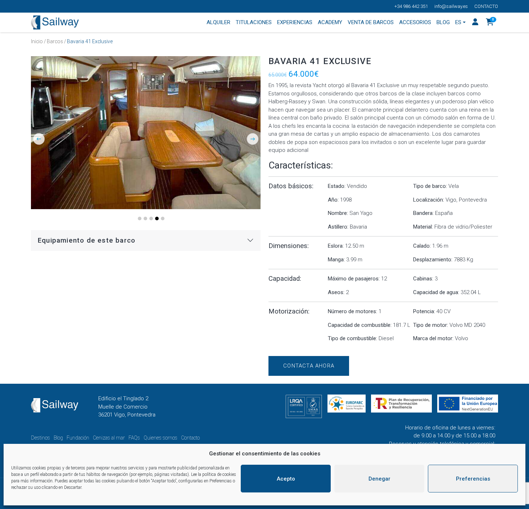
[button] (490, 22)
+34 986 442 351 (411, 6)
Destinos (40, 438)
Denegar (379, 479)
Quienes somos (160, 438)
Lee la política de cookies (213, 474)
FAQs (134, 438)
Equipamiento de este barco (86, 240)
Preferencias (473, 479)
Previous (39, 139)
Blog (58, 438)
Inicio (37, 41)
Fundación (78, 438)
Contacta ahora (308, 365)
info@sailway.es (451, 6)
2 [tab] (145, 218)
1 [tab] (139, 218)
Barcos (55, 41)
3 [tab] (151, 218)
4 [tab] (157, 218)
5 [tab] (162, 218)
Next (253, 139)
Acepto (286, 479)
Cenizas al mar (109, 438)
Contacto (486, 6)
